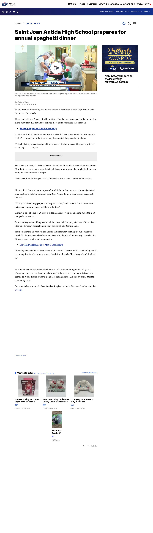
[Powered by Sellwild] (93, 446)
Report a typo (21, 355)
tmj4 (3, 12)
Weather (104, 4)
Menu (71, 4)
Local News (33, 23)
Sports (114, 4)
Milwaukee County (106, 11)
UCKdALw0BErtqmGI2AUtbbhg (14, 12)
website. (18, 289)
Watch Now (143, 4)
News (18, 23)
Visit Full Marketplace (89, 373)
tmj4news (7, 12)
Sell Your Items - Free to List (44, 373)
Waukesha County (122, 11)
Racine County (136, 11)
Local (82, 4)
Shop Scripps (127, 4)
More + (147, 11)
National (92, 4)
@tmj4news (18, 12)
